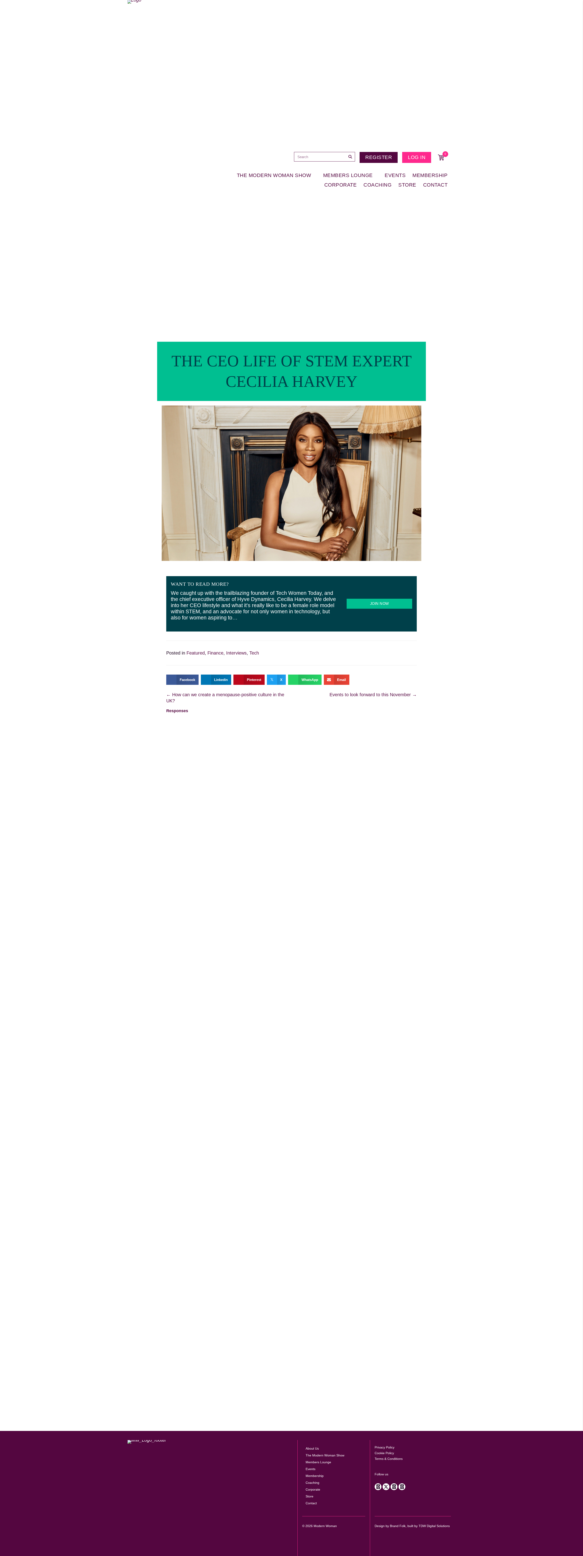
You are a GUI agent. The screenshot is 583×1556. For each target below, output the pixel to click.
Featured (196, 652)
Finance (215, 652)
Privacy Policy (384, 1447)
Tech (254, 652)
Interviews (236, 652)
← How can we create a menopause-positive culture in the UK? (225, 697)
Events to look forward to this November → (373, 694)
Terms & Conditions (389, 1459)
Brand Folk (398, 1526)
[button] (378, 1486)
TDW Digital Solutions (434, 1526)
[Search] (350, 156)
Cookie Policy (384, 1453)
